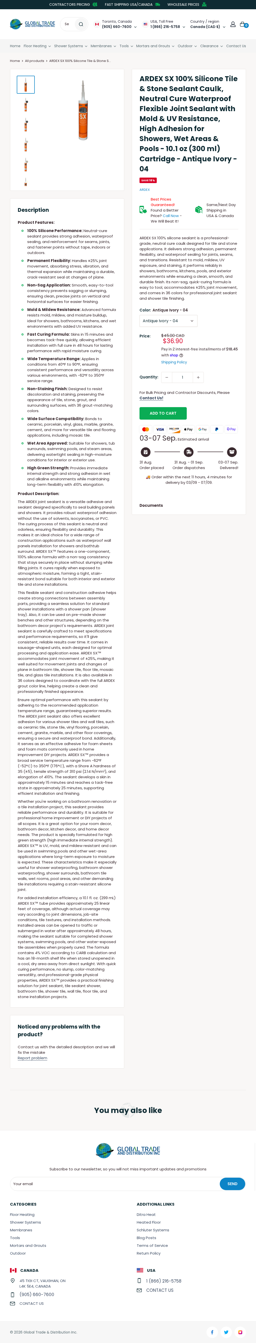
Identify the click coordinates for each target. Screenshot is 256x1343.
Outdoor (185, 45)
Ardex (145, 189)
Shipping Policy (174, 362)
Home (15, 45)
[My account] (233, 24)
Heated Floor (149, 1222)
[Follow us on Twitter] (226, 1332)
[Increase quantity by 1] (198, 377)
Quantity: (149, 377)
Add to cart (163, 413)
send (233, 1183)
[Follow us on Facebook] (212, 1332)
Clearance (209, 45)
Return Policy (148, 1253)
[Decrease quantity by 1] (167, 377)
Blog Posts (146, 1237)
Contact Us (236, 45)
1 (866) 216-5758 (164, 1281)
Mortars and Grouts (153, 45)
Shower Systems (68, 45)
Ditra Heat (146, 1214)
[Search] (81, 24)
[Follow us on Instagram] (240, 1332)
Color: (164, 310)
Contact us (32, 1303)
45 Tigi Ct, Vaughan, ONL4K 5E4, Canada (43, 1283)
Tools (124, 45)
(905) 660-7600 (37, 1295)
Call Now (171, 215)
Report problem (32, 1058)
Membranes (101, 45)
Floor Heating (35, 45)
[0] (242, 24)
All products (34, 60)
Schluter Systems (153, 1230)
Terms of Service (152, 1245)
